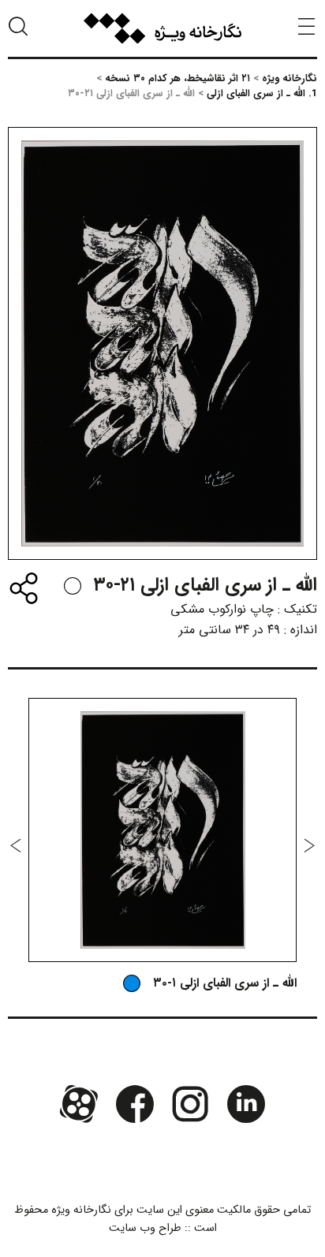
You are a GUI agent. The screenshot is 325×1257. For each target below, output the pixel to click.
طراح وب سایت (145, 1228)
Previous (309, 845)
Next (16, 845)
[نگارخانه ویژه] (162, 28)
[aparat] (78, 1104)
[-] (72, 586)
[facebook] (134, 1104)
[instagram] (190, 1104)
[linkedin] (245, 1104)
